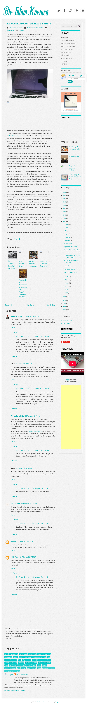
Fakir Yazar (15, 557)
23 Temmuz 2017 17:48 (40, 389)
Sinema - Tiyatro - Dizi (11, 662)
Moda (33, 660)
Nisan (66, 283)
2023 (64, 202)
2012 (64, 310)
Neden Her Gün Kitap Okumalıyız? (44, 263)
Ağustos (67, 237)
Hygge (52, 668)
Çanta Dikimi (8, 657)
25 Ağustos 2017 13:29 (28, 557)
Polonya (21, 657)
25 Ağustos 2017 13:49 (40, 577)
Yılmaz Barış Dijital (18, 416)
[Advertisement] (71, 417)
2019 (64, 215)
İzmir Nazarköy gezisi (70, 272)
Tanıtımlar (10, 30)
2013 (64, 306)
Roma (38, 665)
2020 (64, 212)
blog (49, 657)
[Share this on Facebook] (14, 239)
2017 (64, 221)
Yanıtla (13, 328)
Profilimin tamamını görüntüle (14, 690)
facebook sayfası (15, 136)
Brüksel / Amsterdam (10, 668)
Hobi (19, 660)
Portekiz (24, 668)
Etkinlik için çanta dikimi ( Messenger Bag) (75, 177)
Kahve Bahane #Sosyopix (33, 263)
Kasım (67, 227)
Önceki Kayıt (51, 305)
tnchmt (13, 542)
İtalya (6, 665)
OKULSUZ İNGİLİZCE (67, 324)
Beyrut (15, 665)
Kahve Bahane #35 (74, 156)
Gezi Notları (28, 657)
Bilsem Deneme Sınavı (22, 263)
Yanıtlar (15, 332)
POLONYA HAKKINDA (67, 41)
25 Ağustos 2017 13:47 (40, 488)
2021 (64, 208)
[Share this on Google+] (19, 239)
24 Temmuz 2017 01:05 (25, 542)
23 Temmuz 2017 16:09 (33, 416)
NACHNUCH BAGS (66, 321)
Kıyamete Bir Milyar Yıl (70, 246)
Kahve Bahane (32, 654)
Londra (34, 665)
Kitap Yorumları (26, 660)
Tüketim (34, 668)
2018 (64, 218)
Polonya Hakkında (37, 657)
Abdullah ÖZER (16, 316)
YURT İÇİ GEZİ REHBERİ (68, 46)
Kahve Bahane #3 (69, 269)
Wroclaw (44, 665)
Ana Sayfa (30, 305)
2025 (64, 195)
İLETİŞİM (64, 64)
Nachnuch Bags (47, 654)
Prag (11, 665)
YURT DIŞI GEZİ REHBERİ (68, 43)
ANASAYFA (64, 38)
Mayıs (67, 280)
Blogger (67, 379)
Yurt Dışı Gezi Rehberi (10, 660)
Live (45, 657)
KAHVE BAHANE (66, 52)
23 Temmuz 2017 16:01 (24, 364)
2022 (64, 205)
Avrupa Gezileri (47, 660)
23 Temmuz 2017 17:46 (40, 336)
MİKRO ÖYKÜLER (66, 55)
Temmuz (67, 240)
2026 (64, 192)
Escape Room (45, 668)
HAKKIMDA (64, 61)
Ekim (66, 231)
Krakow (15, 657)
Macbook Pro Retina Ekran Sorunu (29, 23)
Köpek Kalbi (68, 243)
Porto (28, 668)
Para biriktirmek (9, 671)
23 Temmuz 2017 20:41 (24, 468)
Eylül (66, 234)
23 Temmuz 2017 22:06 (29, 504)
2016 (64, 297)
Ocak (66, 293)
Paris (18, 668)
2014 (64, 303)
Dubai (39, 668)
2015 (64, 300)
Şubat (67, 289)
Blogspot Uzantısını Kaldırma (72, 168)
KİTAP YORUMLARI (67, 49)
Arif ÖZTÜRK (15, 504)
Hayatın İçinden (14, 654)
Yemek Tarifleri (46, 662)
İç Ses (6, 654)
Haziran (67, 276)
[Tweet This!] (16, 239)
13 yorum (22, 30)
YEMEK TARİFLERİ (66, 58)
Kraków (39, 660)
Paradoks (17, 671)
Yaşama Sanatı (23, 654)
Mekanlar (34, 662)
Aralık (66, 224)
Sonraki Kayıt (9, 305)
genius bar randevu (35, 431)
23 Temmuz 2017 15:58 (31, 316)
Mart (66, 286)
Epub (39, 662)
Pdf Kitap (27, 662)
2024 (64, 199)
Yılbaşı (28, 665)
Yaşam (39, 654)
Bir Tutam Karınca (22, 336)
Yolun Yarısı (67, 266)
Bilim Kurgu (22, 665)
